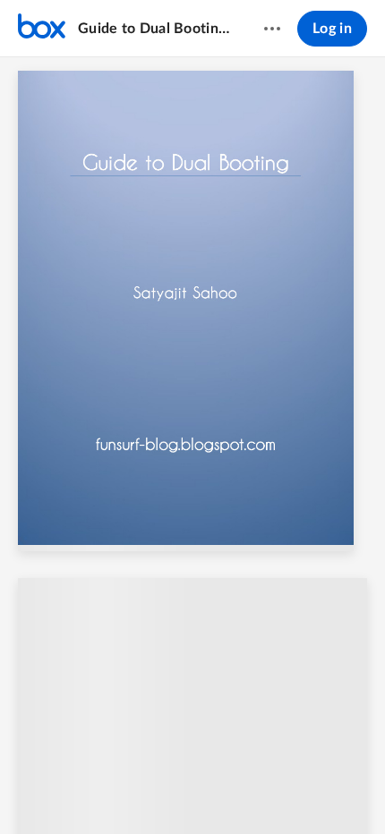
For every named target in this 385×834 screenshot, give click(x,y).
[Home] (41, 28)
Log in (332, 28)
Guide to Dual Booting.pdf (153, 28)
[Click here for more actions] (272, 29)
